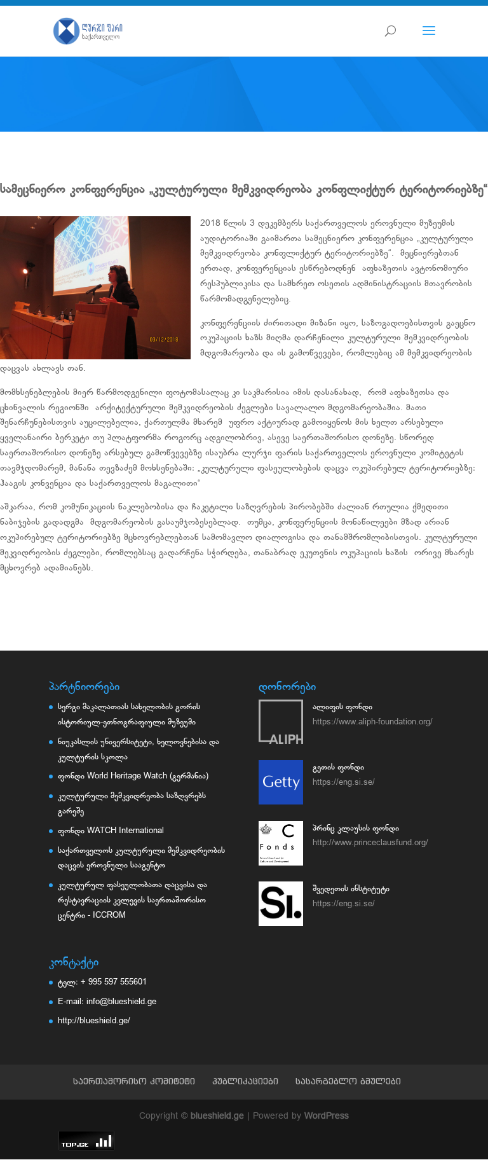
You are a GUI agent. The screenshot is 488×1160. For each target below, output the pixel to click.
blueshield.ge (217, 1116)
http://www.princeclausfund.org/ (370, 843)
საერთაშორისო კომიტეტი (134, 1081)
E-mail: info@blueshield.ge (107, 1002)
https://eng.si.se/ (344, 782)
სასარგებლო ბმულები (348, 1081)
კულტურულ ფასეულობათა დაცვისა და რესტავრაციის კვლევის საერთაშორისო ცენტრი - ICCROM (132, 900)
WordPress (326, 1116)
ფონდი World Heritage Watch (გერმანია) (133, 776)
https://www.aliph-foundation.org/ (373, 722)
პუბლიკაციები (245, 1081)
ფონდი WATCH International (111, 830)
